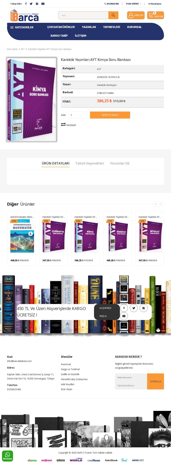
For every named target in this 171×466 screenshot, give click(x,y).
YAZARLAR (89, 27)
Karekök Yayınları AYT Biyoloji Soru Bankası (150, 216)
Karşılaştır (155, 3)
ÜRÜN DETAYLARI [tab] (55, 163)
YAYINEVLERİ (111, 27)
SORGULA (155, 381)
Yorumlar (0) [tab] (119, 163)
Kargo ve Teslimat (70, 369)
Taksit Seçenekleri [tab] (89, 163)
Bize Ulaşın (66, 389)
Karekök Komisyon (106, 85)
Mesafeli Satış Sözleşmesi (74, 379)
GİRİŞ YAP (138, 15)
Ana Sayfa (12, 49)
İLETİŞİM (80, 35)
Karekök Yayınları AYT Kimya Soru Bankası (49, 49)
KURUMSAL (134, 27)
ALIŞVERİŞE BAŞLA (105, 311)
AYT (23, 49)
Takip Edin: (16, 3)
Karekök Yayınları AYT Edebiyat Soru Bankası (118, 216)
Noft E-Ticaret (84, 452)
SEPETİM (158, 16)
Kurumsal (66, 364)
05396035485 (112, 3)
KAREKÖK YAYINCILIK (108, 77)
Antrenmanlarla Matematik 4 (22, 216)
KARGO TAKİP (59, 35)
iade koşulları (67, 384)
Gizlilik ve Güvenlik (70, 374)
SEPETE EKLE (110, 115)
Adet (63, 115)
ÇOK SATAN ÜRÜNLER (61, 27)
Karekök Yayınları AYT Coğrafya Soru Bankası (54, 216)
